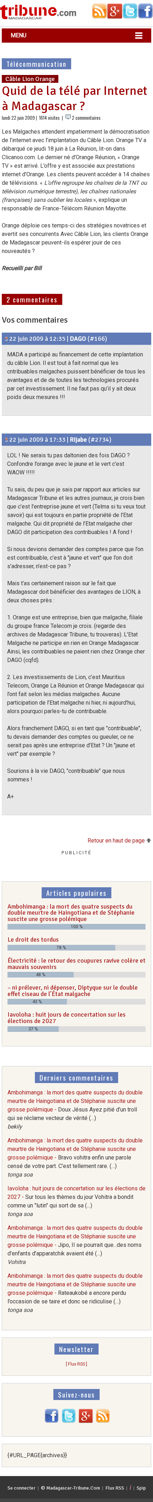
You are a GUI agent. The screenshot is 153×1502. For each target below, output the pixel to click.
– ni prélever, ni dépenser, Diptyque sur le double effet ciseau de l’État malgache (72, 991)
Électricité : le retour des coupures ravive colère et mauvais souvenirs (76, 964)
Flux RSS (114, 1488)
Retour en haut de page (117, 840)
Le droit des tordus (33, 939)
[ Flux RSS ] (76, 1364)
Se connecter (21, 1488)
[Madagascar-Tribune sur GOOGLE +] (86, 1421)
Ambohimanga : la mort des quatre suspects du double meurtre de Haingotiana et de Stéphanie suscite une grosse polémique (70, 913)
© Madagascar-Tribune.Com (70, 1488)
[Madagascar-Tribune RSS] (103, 1421)
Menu (18, 35)
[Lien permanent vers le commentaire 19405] (6, 439)
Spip (141, 1488)
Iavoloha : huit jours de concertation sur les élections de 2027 (66, 1018)
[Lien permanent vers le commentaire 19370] (6, 339)
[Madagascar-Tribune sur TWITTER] (69, 1421)
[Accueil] (38, 18)
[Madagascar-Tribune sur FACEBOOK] (51, 1421)
